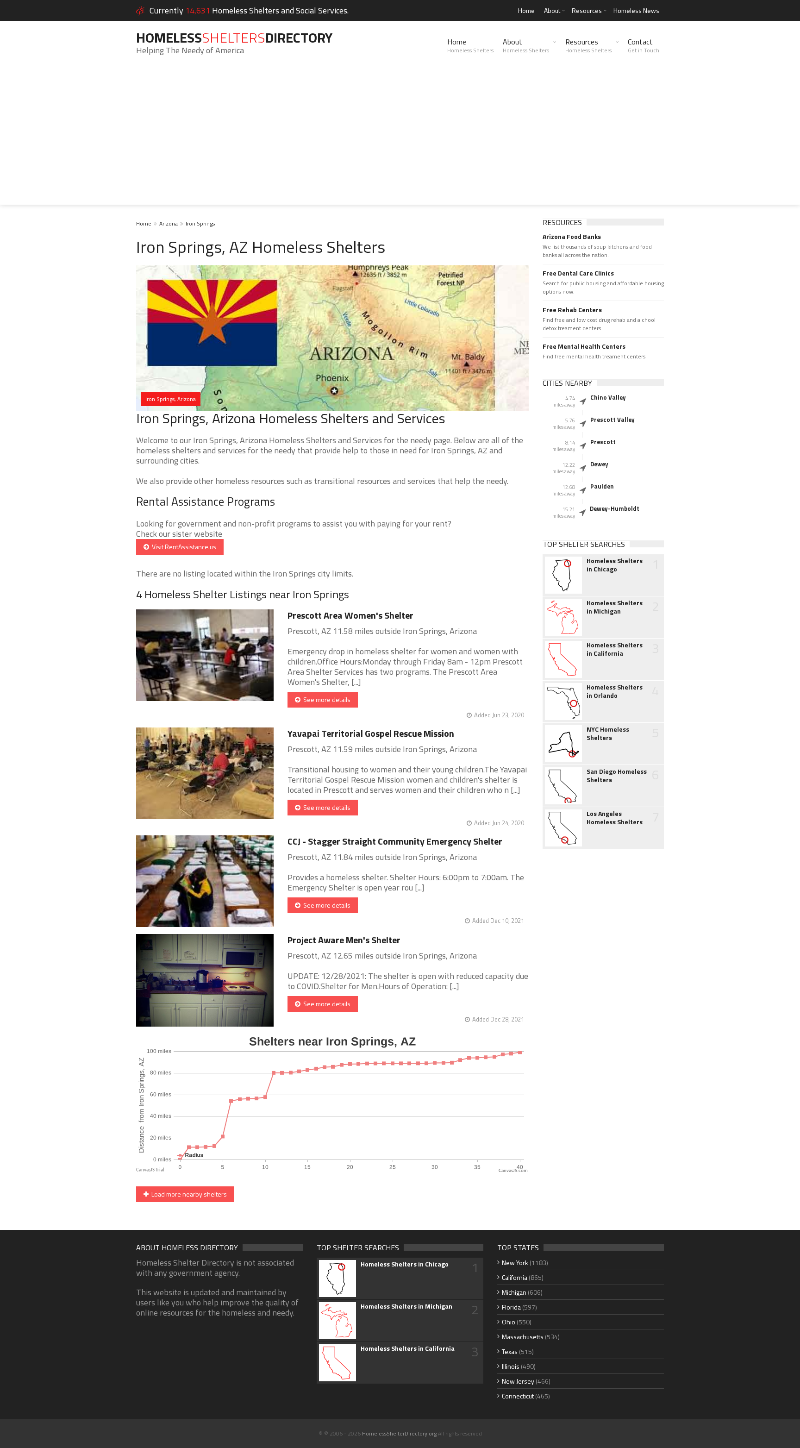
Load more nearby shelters (188, 1194)
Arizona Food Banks (572, 236)
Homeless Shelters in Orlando (615, 691)
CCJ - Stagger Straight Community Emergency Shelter (395, 841)
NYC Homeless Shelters (608, 733)
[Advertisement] (400, 140)
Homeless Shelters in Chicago (615, 565)
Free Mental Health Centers (584, 346)
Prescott (603, 442)
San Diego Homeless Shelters (617, 775)
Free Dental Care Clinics (578, 273)
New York (515, 1262)
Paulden (602, 486)
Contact (643, 45)
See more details (325, 699)
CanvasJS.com (513, 1170)
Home (526, 10)
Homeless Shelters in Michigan (615, 607)
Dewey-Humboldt (614, 508)
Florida (511, 1307)
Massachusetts (523, 1336)
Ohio (508, 1322)
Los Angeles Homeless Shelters (615, 817)
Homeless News (636, 10)
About (552, 10)
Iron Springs (200, 223)
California (514, 1277)
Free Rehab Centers (572, 310)
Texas (510, 1351)
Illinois (510, 1366)
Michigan (514, 1292)
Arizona (168, 223)
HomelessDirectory (234, 37)
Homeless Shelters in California (615, 649)
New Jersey (518, 1381)
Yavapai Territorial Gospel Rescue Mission (371, 733)
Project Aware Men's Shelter (344, 940)
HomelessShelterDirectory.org (399, 1433)
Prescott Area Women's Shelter (350, 615)
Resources (587, 10)
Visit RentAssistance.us (182, 547)
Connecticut (518, 1396)
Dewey (599, 464)
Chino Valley (608, 397)
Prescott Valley (612, 419)
